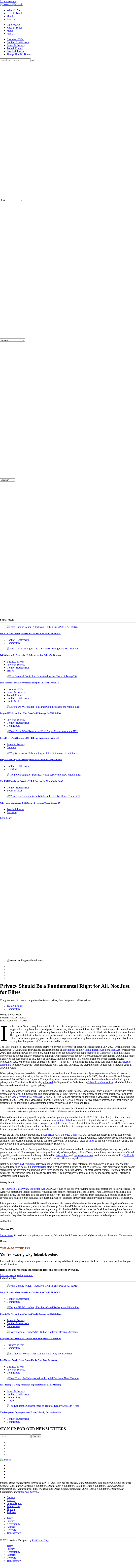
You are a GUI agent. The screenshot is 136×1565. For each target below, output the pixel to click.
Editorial (11, 1527)
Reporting (12, 769)
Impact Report (14, 1503)
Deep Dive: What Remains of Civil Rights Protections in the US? (29, 738)
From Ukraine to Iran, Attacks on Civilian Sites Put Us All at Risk (30, 633)
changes (90, 1140)
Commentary (13, 642)
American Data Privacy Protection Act (25, 1188)
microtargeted (39, 1166)
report (50, 1163)
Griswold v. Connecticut (100, 1082)
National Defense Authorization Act (101, 1049)
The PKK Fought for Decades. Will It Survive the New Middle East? (31, 781)
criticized (48, 1082)
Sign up (11, 1509)
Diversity (11, 1529)
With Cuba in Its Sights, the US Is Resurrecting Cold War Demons (30, 655)
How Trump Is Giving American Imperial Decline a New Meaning (30, 1384)
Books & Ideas (14, 701)
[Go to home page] (5, 1459)
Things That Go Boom (19, 54)
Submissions (13, 1506)
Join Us (11, 19)
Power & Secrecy (16, 45)
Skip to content (8, 1)
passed (53, 1123)
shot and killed (64, 1120)
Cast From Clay (40, 1540)
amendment (69, 1049)
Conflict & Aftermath (18, 42)
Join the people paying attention (16, 1275)
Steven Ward (6, 1235)
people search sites (83, 1155)
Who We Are (13, 10)
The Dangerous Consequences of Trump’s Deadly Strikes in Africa (30, 1412)
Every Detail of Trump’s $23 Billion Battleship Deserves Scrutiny (30, 1338)
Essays (10, 670)
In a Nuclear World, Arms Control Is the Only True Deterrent (28, 1360)
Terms (10, 1518)
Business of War (15, 39)
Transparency (14, 1532)
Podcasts (11, 1512)
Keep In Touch (14, 13)
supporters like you (28, 1491)
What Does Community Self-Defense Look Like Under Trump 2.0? (31, 803)
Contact (11, 1497)
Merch (10, 16)
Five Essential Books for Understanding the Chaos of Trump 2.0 (29, 682)
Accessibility (13, 1524)
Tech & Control (15, 48)
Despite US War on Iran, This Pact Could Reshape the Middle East (30, 713)
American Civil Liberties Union (60, 1134)
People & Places (15, 51)
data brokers (62, 1155)
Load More (6, 818)
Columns (11, 747)
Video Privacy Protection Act (26, 1096)
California (129, 1155)
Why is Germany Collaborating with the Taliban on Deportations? (31, 759)
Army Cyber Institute (24, 1163)
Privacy (11, 1521)
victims (48, 1169)
